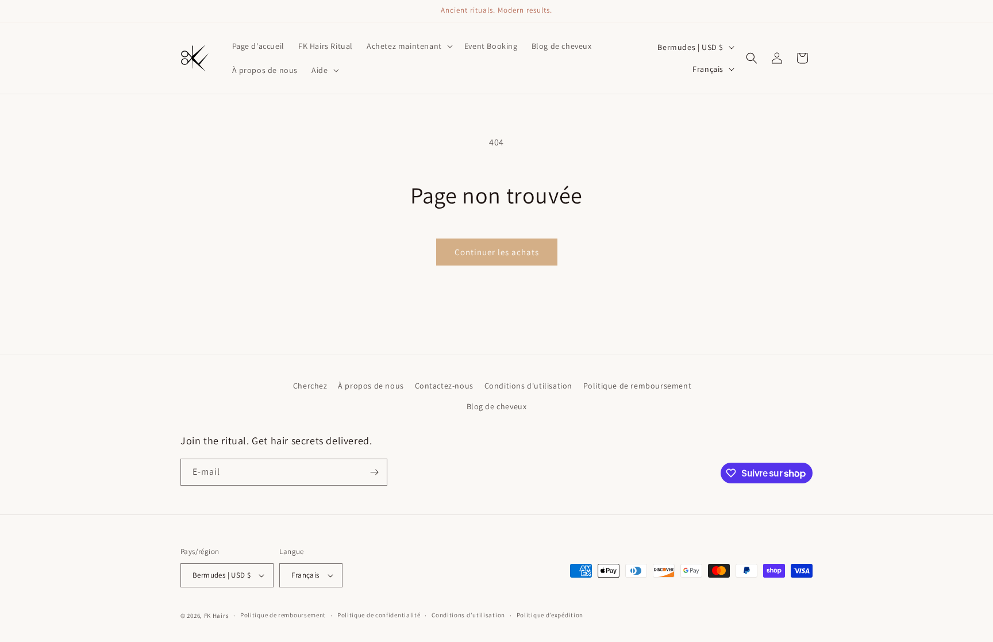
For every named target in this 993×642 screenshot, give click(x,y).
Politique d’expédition (550, 615)
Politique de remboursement (637, 385)
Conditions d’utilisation (468, 615)
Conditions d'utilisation (528, 385)
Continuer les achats (497, 252)
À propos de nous (371, 385)
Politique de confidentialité (379, 615)
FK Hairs (216, 616)
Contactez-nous (444, 385)
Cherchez (310, 385)
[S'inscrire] (374, 472)
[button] (408, 46)
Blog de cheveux (497, 406)
